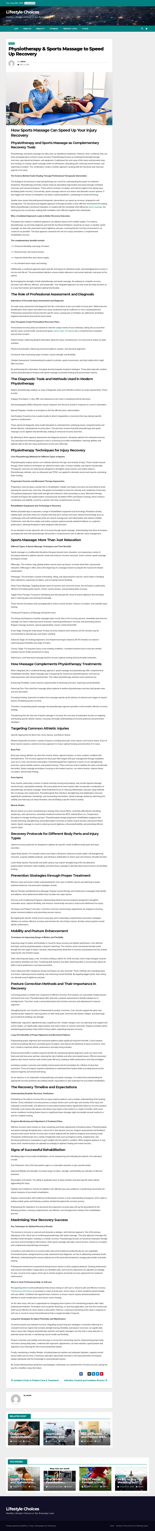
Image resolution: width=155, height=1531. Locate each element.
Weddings (121, 1476)
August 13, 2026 (55, 1487)
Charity (49, 1476)
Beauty (40, 29)
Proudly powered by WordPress (17, 1526)
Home (112, 1526)
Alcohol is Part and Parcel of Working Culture (132, 1526)
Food (85, 29)
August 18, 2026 (20, 1487)
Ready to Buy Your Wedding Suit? (130, 1481)
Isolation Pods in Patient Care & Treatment (36, 1380)
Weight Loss (70, 29)
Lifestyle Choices (22, 12)
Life (16, 29)
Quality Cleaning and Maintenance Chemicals (22, 1482)
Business (14, 1476)
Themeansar (51, 1526)
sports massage (95, 207)
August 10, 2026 (127, 1487)
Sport (84, 1476)
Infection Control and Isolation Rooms (84, 1380)
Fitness (54, 29)
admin (23, 61)
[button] (142, 29)
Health (27, 29)
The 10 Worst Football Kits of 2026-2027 (92, 1482)
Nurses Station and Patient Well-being (93, 1437)
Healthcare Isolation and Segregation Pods (58, 1437)
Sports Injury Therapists (64, 331)
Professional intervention (21, 1291)
